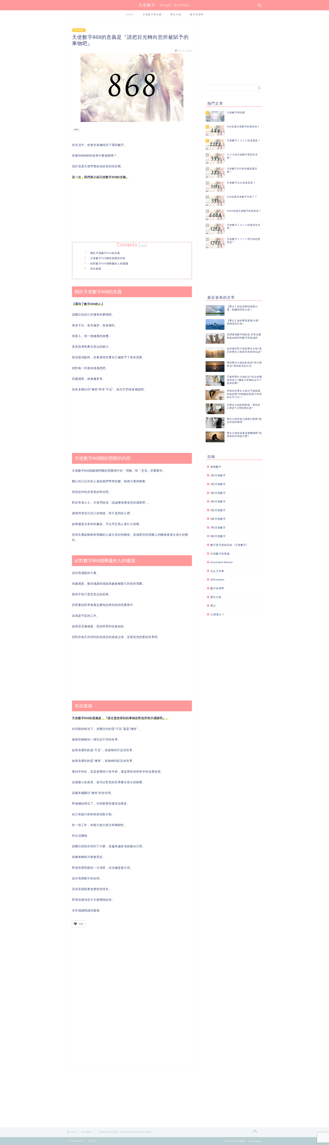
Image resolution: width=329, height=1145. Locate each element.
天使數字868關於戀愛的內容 (107, 258)
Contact (93, 1141)
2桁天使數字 (218, 484)
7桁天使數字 (218, 527)
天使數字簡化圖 (152, 14)
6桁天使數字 (218, 518)
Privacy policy (77, 1141)
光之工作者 (217, 570)
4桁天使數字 (218, 501)
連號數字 (215, 466)
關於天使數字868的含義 (105, 253)
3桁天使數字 (79, 30)
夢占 (213, 605)
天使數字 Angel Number (164, 5)
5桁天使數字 (218, 510)
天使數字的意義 (220, 553)
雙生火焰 (175, 14)
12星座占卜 (217, 614)
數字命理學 (197, 14)
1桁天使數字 (218, 475)
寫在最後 (95, 268)
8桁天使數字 (218, 536)
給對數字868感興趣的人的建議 (109, 263)
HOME (130, 14)
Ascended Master (221, 562)
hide (143, 245)
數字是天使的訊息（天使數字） (229, 544)
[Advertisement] (132, 211)
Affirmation (217, 579)
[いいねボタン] (75, 923)
